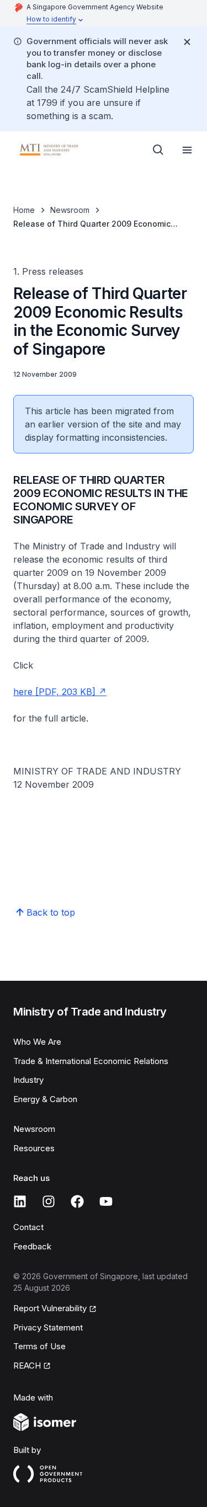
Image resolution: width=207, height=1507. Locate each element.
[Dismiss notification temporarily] (187, 42)
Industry (28, 1080)
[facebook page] (77, 1201)
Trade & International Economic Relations (90, 1061)
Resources (34, 1148)
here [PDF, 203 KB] (54, 691)
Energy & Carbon (45, 1099)
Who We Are (37, 1041)
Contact (28, 1227)
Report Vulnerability (50, 1308)
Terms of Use (39, 1346)
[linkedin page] (19, 1201)
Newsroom (69, 210)
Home (24, 210)
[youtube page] (106, 1201)
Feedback (32, 1246)
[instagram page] (48, 1201)
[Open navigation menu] (187, 150)
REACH (27, 1365)
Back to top (50, 912)
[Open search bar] (158, 150)
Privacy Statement (48, 1327)
